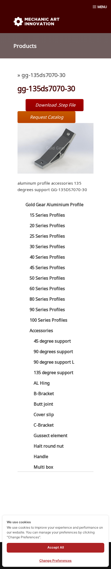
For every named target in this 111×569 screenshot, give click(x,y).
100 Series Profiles (48, 320)
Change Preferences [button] (55, 561)
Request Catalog (46, 117)
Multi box (43, 467)
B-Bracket (44, 393)
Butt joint (43, 404)
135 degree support (53, 372)
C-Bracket (44, 425)
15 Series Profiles (47, 215)
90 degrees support (53, 351)
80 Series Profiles (47, 299)
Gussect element (50, 435)
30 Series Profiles (47, 247)
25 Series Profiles (47, 236)
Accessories (41, 330)
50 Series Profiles (47, 278)
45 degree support (52, 341)
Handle (41, 456)
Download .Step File (55, 105)
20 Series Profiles (47, 226)
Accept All (55, 547)
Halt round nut (49, 446)
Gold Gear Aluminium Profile (55, 205)
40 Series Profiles (47, 257)
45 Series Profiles (47, 268)
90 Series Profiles (47, 309)
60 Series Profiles (47, 288)
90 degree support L (54, 362)
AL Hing (42, 383)
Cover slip (44, 414)
